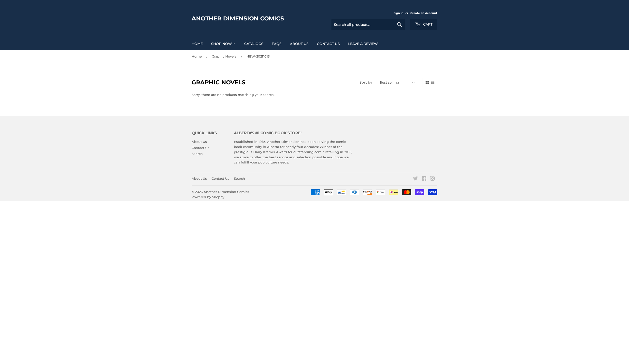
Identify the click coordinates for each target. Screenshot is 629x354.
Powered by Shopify (208, 197)
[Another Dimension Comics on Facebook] (424, 179)
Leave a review (363, 44)
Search (197, 154)
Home (197, 44)
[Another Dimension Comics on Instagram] (432, 179)
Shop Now (222, 44)
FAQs (277, 44)
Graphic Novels (224, 56)
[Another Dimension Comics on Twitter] (415, 179)
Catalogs (253, 44)
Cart (427, 24)
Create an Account (423, 13)
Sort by (365, 82)
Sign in (398, 13)
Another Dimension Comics (238, 18)
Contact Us (328, 44)
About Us (299, 44)
